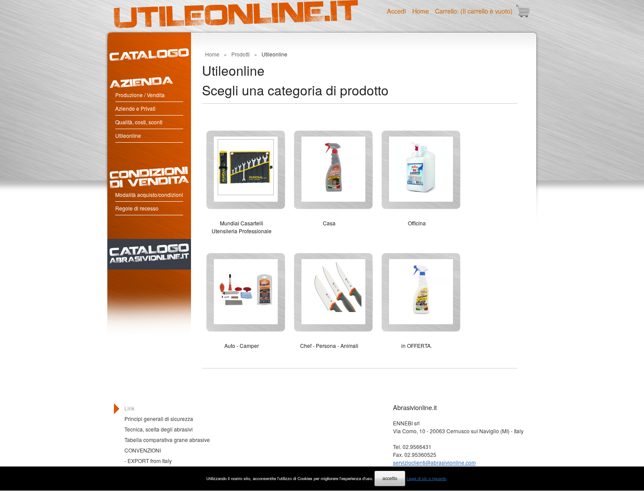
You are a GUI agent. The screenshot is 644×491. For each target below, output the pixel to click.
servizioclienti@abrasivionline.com (434, 462)
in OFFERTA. (416, 345)
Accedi (396, 10)
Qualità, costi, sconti (139, 122)
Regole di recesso (137, 208)
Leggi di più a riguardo (426, 478)
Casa (329, 223)
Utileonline (128, 135)
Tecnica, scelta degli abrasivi (158, 429)
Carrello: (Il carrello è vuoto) (474, 10)
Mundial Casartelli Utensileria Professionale (242, 227)
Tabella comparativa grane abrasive (167, 439)
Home (420, 10)
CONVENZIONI (142, 450)
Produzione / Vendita (140, 94)
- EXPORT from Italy (148, 460)
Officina (417, 223)
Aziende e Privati (135, 108)
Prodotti (240, 54)
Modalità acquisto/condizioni (149, 194)
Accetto (389, 478)
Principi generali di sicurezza (158, 418)
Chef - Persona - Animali (329, 345)
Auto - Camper (241, 345)
